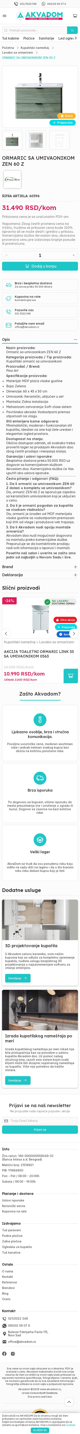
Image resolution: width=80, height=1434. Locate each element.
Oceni (6, 1299)
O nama (7, 1271)
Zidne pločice (12, 1241)
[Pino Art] (40, 179)
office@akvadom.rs (27, 327)
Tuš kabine (10, 38)
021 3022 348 (23, 313)
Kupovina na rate (14, 1211)
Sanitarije (46, 38)
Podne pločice (12, 1235)
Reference (9, 1282)
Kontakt (7, 1276)
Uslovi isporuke (13, 1200)
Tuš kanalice (11, 1252)
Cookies (70, 1425)
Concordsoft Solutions (43, 1392)
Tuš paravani (11, 1230)
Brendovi (8, 1288)
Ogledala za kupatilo (17, 1247)
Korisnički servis (13, 1206)
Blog (5, 1293)
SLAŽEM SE (40, 1430)
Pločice (29, 38)
